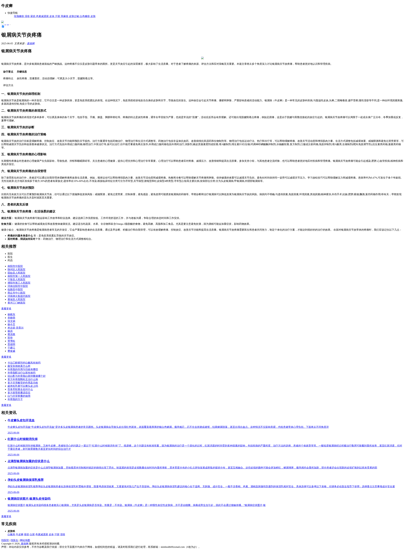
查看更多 (6, 308)
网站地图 (25, 540)
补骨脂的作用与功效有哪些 (23, 369)
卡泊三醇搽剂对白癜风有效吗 (24, 362)
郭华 (10, 337)
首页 (5, 24)
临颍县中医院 (15, 289)
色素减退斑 (41, 534)
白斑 (32, 534)
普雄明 (11, 344)
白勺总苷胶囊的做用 (19, 396)
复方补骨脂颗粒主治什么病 (23, 379)
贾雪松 (11, 341)
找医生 (14, 540)
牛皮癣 (8, 24)
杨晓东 (11, 314)
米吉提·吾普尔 (16, 327)
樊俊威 (11, 351)
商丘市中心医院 (16, 292)
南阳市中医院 (15, 266)
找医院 (5, 540)
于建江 (11, 347)
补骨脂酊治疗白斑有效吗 (21, 372)
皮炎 (51, 534)
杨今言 (11, 324)
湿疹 (62, 534)
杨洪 (10, 331)
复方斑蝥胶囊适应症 (19, 392)
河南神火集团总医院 (19, 296)
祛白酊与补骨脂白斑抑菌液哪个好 (27, 376)
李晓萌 (11, 317)
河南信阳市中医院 (18, 286)
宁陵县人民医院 (16, 279)
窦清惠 (11, 334)
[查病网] (2, 22)
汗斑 (56, 534)
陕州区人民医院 (16, 269)
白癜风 (11, 534)
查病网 (30, 43)
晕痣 (26, 534)
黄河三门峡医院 (16, 302)
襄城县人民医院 (16, 299)
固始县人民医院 (16, 272)
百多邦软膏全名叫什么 (20, 389)
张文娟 (11, 321)
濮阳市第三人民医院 (19, 282)
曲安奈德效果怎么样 (19, 366)
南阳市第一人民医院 (19, 276)
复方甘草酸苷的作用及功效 (23, 382)
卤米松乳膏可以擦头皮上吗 (23, 386)
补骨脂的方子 (15, 399)
